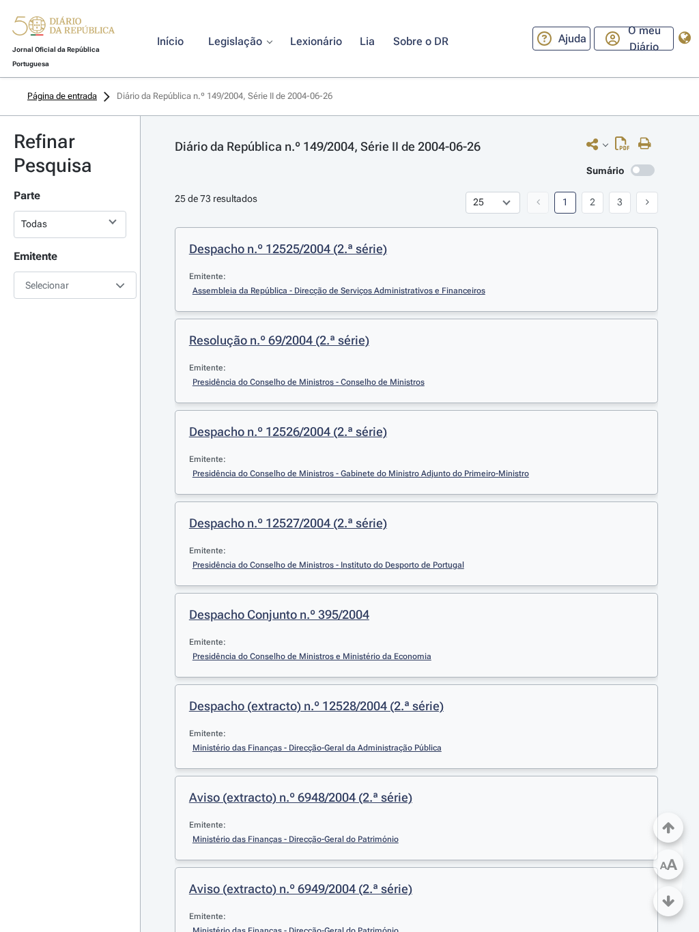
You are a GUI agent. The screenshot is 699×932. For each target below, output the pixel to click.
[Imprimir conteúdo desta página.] (648, 144)
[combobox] (70, 285)
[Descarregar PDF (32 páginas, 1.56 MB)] (625, 146)
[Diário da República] (63, 29)
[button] (63, 28)
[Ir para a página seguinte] (647, 203)
